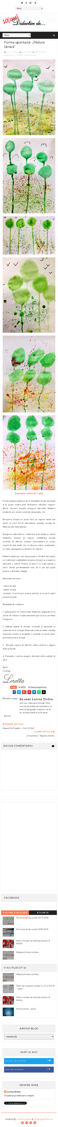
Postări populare (15, 912)
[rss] (35, 3)
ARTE (37, 52)
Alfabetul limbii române (27, 952)
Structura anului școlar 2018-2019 (32, 929)
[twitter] (22, 3)
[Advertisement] (24, 846)
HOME (19, 55)
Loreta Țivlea (14, 1091)
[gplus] (31, 3)
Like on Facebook (14, 1069)
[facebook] (26, 3)
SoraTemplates (24, 1119)
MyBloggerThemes (43, 1119)
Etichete (43, 912)
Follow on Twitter (15, 1061)
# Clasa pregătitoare (37, 687)
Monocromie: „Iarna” (26, 1009)
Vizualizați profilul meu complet (19, 1095)
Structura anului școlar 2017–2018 (32, 917)
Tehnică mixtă (30, 55)
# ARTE (22, 687)
